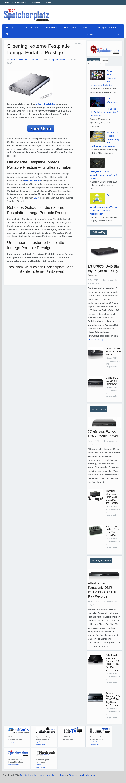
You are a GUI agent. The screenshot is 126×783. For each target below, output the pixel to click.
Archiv (48, 3)
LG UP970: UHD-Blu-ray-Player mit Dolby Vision (104, 271)
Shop (8, 34)
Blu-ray (7, 28)
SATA (36, 198)
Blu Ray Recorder (101, 560)
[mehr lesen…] (96, 339)
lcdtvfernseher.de (69, 742)
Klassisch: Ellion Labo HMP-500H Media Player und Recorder (112, 497)
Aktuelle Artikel (93, 60)
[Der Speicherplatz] (26, 15)
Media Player (98, 409)
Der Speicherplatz (56, 59)
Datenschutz (58, 775)
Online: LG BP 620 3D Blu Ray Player (113, 380)
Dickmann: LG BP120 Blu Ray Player (113, 351)
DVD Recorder (31, 27)
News (86, 27)
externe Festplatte (18, 59)
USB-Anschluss (32, 180)
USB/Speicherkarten (107, 27)
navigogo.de (12, 742)
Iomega (34, 59)
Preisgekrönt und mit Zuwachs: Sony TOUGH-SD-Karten (104, 174)
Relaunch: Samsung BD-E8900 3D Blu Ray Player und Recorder (113, 699)
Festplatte (51, 27)
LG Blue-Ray (98, 232)
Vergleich (36, 3)
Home (7, 3)
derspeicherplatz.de (15, 764)
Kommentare (98, 64)
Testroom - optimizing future (82, 775)
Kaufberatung (21, 3)
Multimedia (70, 27)
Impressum (44, 775)
